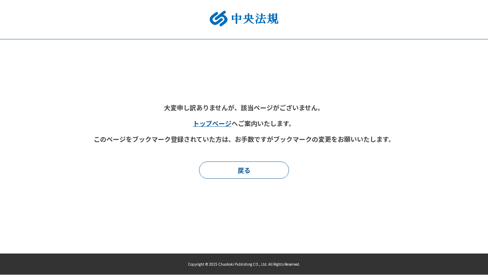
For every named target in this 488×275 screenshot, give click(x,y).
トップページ (212, 123)
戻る (244, 170)
